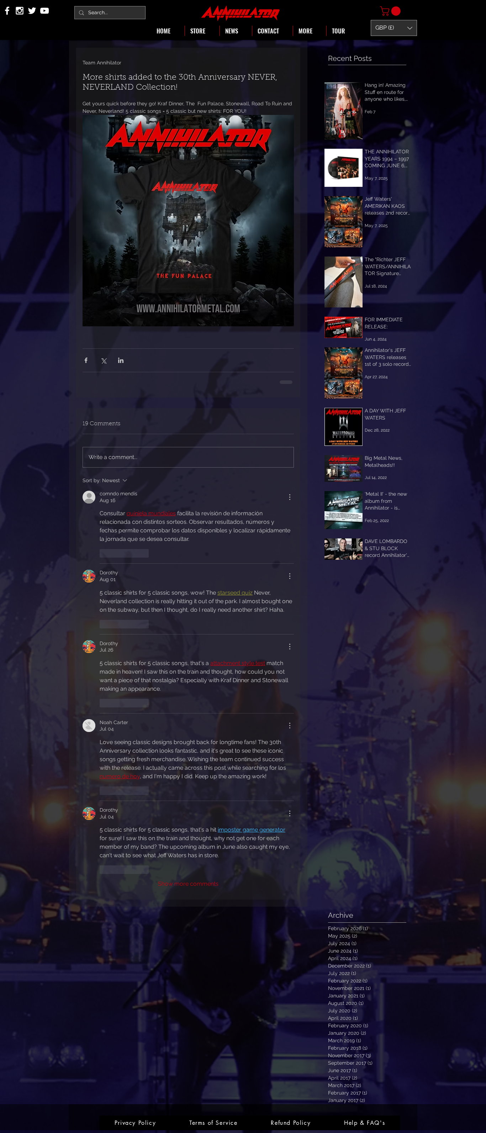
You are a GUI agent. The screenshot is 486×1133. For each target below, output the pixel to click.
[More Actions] (289, 497)
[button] (391, 11)
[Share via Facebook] (86, 360)
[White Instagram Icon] (19, 10)
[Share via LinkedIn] (120, 360)
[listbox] (394, 28)
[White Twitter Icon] (32, 10)
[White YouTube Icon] (44, 10)
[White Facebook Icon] (7, 10)
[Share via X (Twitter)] (103, 360)
